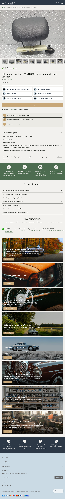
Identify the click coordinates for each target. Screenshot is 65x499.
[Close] (4, 243)
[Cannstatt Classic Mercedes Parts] (10, 2)
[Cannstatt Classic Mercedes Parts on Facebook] (3, 486)
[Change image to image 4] (25, 61)
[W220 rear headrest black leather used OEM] (32, 34)
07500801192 (9, 232)
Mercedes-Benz (8, 79)
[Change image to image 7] (46, 61)
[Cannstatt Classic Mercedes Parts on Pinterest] (5, 486)
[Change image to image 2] (12, 61)
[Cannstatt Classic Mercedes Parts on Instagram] (8, 486)
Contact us (17, 124)
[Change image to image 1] (5, 61)
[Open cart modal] (61, 2)
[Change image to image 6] (39, 61)
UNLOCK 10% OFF (4, 250)
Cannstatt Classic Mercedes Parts (19, 491)
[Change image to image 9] (60, 61)
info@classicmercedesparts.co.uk (54, 230)
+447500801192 (35, 230)
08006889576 (22, 230)
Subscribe (59, 477)
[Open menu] (2, 2)
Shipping (12, 109)
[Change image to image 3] (19, 61)
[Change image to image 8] (53, 61)
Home (3, 7)
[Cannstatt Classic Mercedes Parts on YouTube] (10, 486)
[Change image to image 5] (32, 61)
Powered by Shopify (35, 491)
